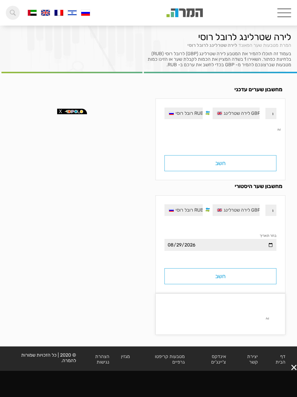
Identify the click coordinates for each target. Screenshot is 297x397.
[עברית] (72, 13)
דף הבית (280, 359)
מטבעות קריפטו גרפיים (170, 359)
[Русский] (85, 13)
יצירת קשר (252, 359)
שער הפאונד (250, 45)
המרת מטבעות (277, 45)
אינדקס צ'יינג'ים (218, 359)
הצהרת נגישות (102, 359)
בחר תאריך (268, 235)
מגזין (125, 356)
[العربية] (32, 13)
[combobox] (236, 113)
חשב (220, 163)
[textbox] (236, 113)
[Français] (59, 13)
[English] (45, 13)
